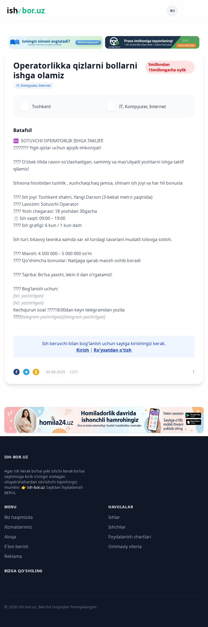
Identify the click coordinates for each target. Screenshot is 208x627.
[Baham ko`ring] (16, 372)
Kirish (82, 350)
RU (172, 10)
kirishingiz (141, 343)
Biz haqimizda (18, 517)
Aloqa (10, 537)
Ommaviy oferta (125, 546)
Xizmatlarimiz (18, 527)
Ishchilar (117, 527)
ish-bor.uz (36, 487)
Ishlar (114, 517)
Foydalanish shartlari (129, 537)
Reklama (13, 556)
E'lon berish (16, 546)
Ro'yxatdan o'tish (113, 350)
